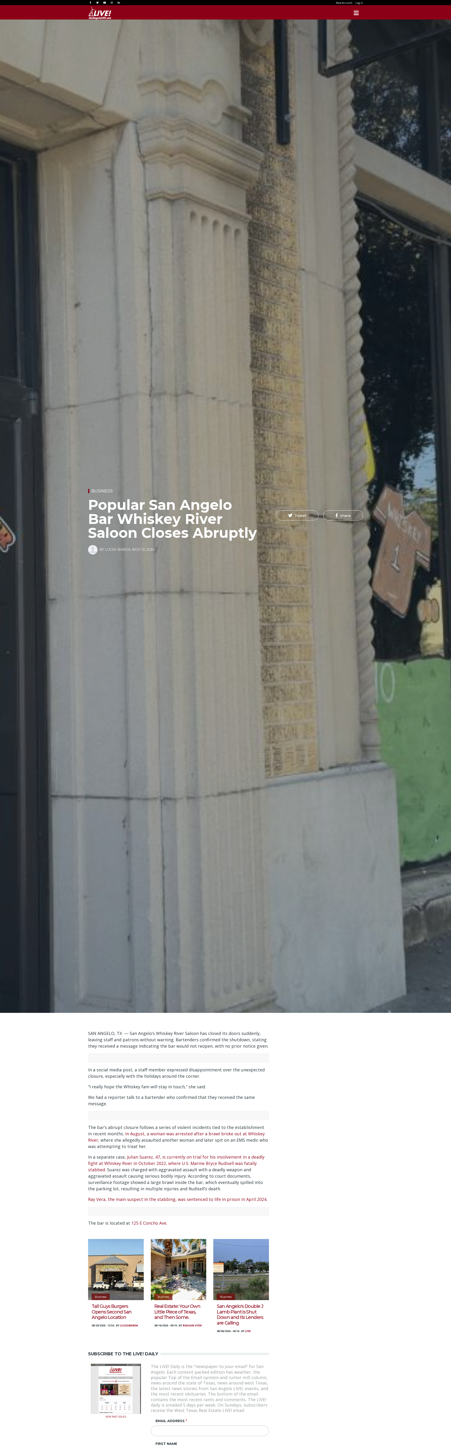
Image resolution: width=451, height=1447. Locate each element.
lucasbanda (129, 1325)
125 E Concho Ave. (149, 1223)
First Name (166, 1444)
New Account (344, 2)
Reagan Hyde (192, 1325)
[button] (297, 515)
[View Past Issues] (116, 1388)
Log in (359, 2)
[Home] (100, 13)
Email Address (170, 1421)
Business (102, 491)
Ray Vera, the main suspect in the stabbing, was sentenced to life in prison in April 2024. (177, 1199)
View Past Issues (115, 1416)
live (248, 1331)
